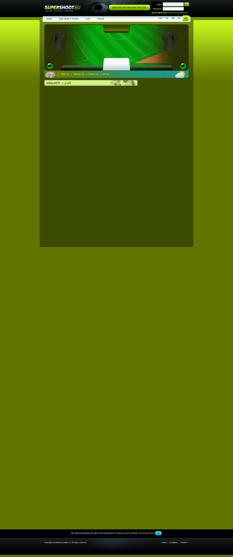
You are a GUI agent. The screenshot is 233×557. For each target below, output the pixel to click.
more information (146, 71)
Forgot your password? (178, 13)
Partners (184, 542)
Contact (164, 542)
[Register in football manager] (129, 10)
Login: (159, 4)
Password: (157, 9)
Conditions (174, 542)
